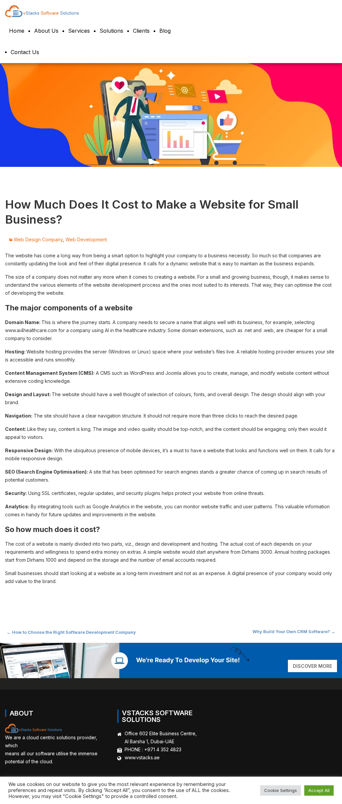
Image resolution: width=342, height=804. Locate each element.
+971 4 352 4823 (162, 749)
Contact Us (25, 52)
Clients (141, 30)
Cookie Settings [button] (280, 790)
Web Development (86, 239)
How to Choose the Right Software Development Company (71, 632)
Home (16, 30)
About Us (46, 30)
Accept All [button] (319, 790)
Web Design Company (38, 239)
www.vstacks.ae (142, 757)
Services (79, 30)
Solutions (111, 30)
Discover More (312, 666)
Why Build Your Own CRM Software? (293, 631)
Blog (165, 30)
